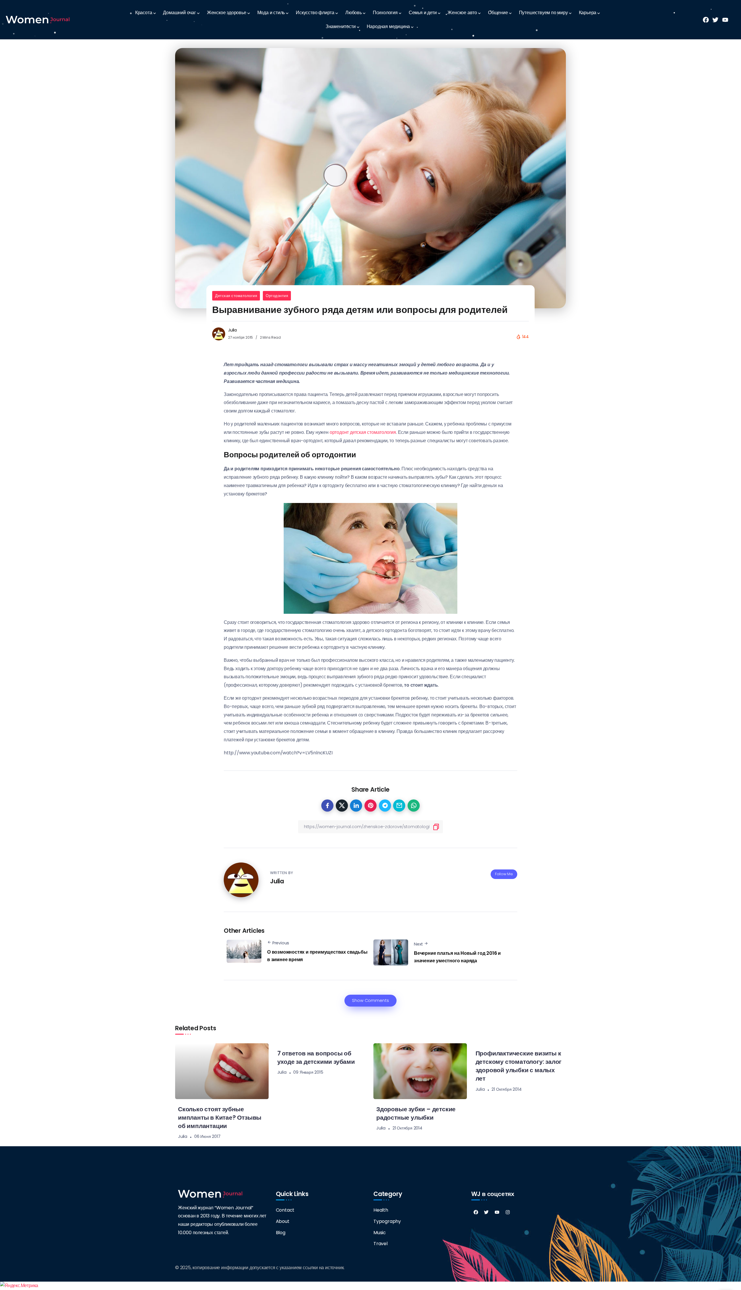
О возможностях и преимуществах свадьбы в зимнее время (317, 956)
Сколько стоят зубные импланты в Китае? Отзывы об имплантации (219, 1117)
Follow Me (504, 873)
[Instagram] (507, 1212)
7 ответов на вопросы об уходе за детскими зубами (316, 1057)
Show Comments (370, 1000)
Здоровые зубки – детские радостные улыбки (416, 1113)
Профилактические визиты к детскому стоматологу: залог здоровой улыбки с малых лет (519, 1066)
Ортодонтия (277, 295)
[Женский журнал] (37, 19)
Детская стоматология (236, 295)
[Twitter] (486, 1212)
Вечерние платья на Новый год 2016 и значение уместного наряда (457, 957)
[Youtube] (497, 1212)
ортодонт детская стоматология (363, 432)
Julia (232, 330)
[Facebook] (475, 1212)
